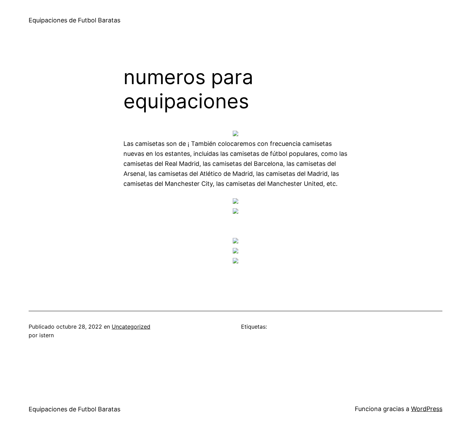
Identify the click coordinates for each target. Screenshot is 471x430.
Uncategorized (131, 326)
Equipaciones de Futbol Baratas (74, 20)
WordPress (426, 408)
